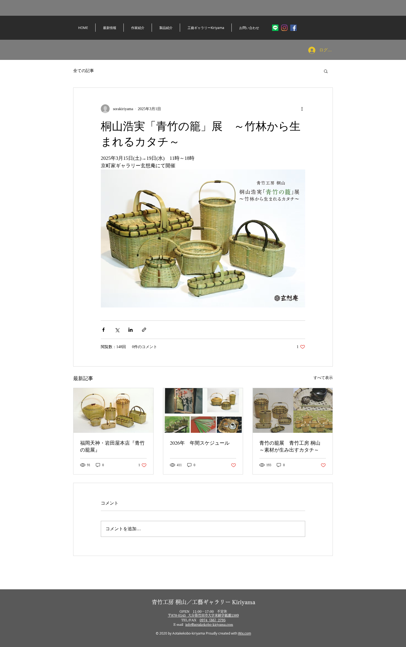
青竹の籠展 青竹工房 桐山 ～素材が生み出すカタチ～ (289, 446)
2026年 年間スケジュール (200, 442)
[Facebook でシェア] (103, 329)
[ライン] (275, 28)
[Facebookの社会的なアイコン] (293, 28)
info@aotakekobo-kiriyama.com (209, 624)
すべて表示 (323, 378)
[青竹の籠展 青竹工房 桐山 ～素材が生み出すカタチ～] (293, 410)
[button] (325, 71)
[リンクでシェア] (144, 329)
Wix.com (244, 633)
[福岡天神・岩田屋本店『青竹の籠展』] (113, 410)
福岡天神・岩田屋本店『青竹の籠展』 (112, 446)
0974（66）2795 (213, 620)
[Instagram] (284, 28)
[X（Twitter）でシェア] (117, 329)
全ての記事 (83, 70)
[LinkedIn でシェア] (130, 329)
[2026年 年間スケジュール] (203, 410)
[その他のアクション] (302, 108)
